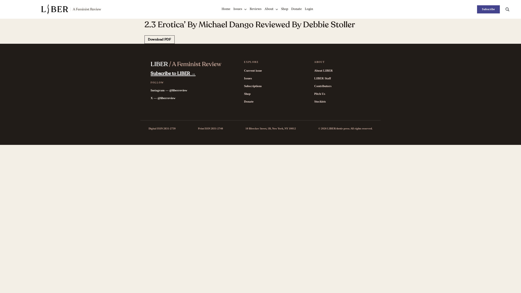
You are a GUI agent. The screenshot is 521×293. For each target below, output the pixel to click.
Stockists (320, 101)
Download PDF (159, 39)
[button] (507, 9)
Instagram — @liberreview (169, 90)
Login (309, 9)
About (269, 9)
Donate (296, 9)
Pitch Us (319, 93)
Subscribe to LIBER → (173, 73)
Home (226, 9)
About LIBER (323, 70)
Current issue (253, 70)
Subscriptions (253, 86)
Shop (284, 9)
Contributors (323, 86)
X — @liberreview (163, 98)
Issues (237, 9)
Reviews (256, 9)
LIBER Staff (322, 78)
